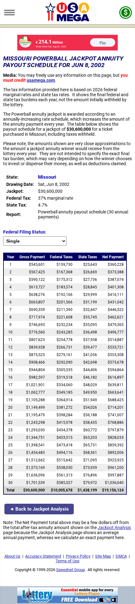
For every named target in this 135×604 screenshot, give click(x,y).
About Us (12, 556)
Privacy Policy (78, 556)
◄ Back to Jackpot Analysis (39, 509)
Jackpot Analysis (114, 527)
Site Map (103, 556)
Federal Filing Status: (24, 231)
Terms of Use (67, 561)
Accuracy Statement (43, 556)
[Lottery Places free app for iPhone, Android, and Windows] (67, 601)
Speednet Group (70, 569)
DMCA (121, 556)
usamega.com (41, 80)
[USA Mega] (67, 19)
